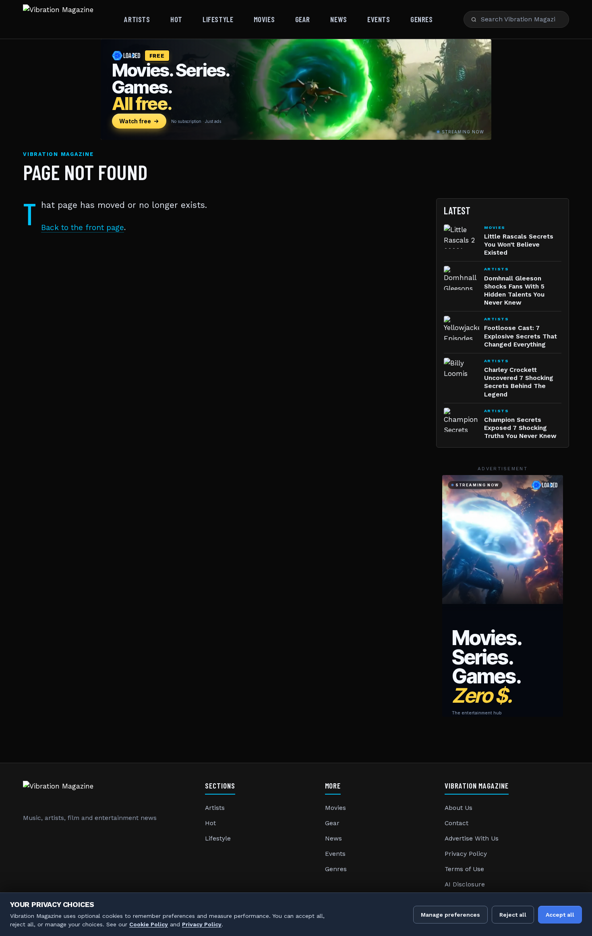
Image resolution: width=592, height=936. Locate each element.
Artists (137, 19)
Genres (421, 19)
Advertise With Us (472, 838)
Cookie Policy (148, 924)
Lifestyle (218, 19)
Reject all (512, 914)
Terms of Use (464, 869)
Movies (264, 19)
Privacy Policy (466, 853)
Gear (302, 19)
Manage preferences (450, 914)
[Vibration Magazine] (58, 19)
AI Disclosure (465, 884)
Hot (176, 19)
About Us (458, 807)
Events (378, 19)
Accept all (560, 914)
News (338, 19)
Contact (456, 823)
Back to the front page (82, 227)
